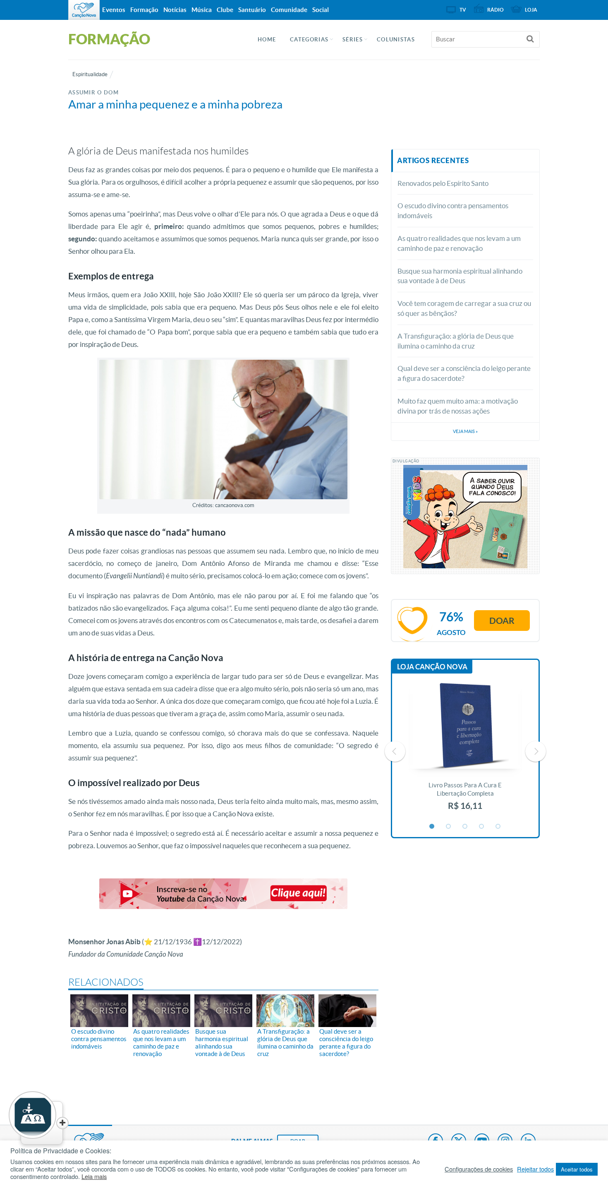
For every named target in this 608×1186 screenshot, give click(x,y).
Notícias (175, 9)
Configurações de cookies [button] (479, 1169)
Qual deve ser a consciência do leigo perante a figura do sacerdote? (464, 373)
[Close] (62, 1123)
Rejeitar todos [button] (535, 1169)
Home (267, 39)
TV (463, 9)
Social (320, 9)
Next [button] (535, 751)
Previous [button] (395, 751)
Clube (225, 9)
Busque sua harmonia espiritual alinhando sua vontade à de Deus (459, 276)
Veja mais (465, 431)
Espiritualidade (90, 74)
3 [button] (465, 826)
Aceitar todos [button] (577, 1169)
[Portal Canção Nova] (84, 10)
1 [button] (432, 826)
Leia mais (94, 1176)
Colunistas (396, 39)
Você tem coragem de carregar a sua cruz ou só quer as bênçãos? (464, 308)
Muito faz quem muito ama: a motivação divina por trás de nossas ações (457, 406)
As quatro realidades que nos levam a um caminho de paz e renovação (459, 243)
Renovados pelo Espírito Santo (442, 183)
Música (201, 9)
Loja (531, 9)
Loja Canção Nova (432, 667)
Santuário (252, 9)
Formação (144, 9)
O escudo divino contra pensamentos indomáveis (452, 210)
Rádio (495, 9)
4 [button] (482, 826)
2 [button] (449, 826)
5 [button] (498, 826)
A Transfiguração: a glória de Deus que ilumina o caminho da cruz (455, 341)
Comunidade (289, 9)
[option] (465, 751)
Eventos (113, 9)
